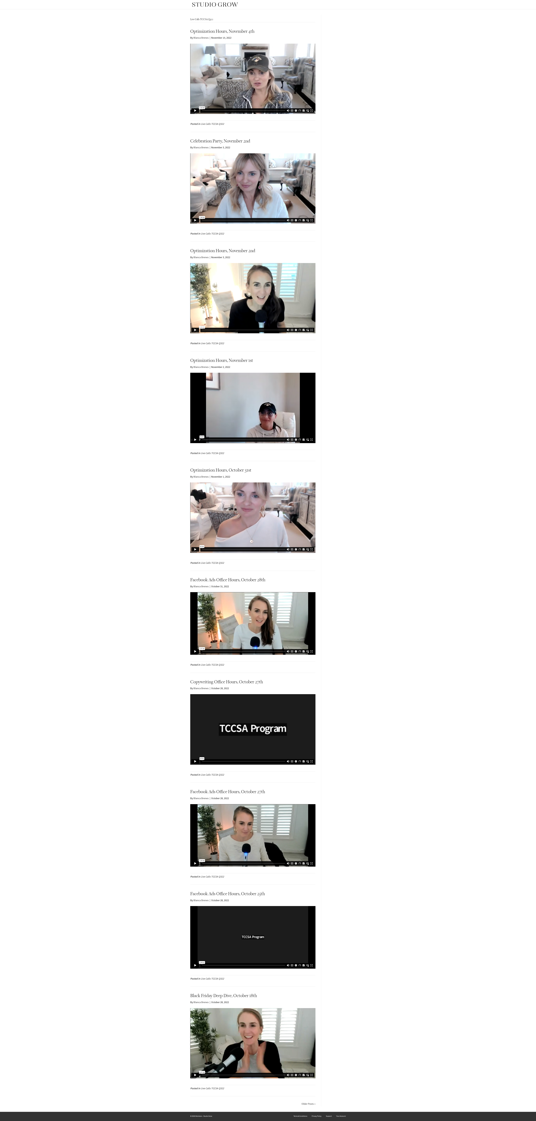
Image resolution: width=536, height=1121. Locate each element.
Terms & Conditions (300, 1116)
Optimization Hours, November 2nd (222, 251)
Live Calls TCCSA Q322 (212, 124)
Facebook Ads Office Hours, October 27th (227, 792)
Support (329, 1116)
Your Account (341, 1116)
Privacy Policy (316, 1116)
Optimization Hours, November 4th (222, 31)
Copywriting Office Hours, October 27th (226, 682)
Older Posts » (308, 1104)
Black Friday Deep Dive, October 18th (223, 995)
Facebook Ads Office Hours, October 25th (227, 894)
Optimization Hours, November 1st (221, 360)
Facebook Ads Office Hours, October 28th (227, 580)
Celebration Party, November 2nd (220, 141)
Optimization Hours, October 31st (220, 470)
